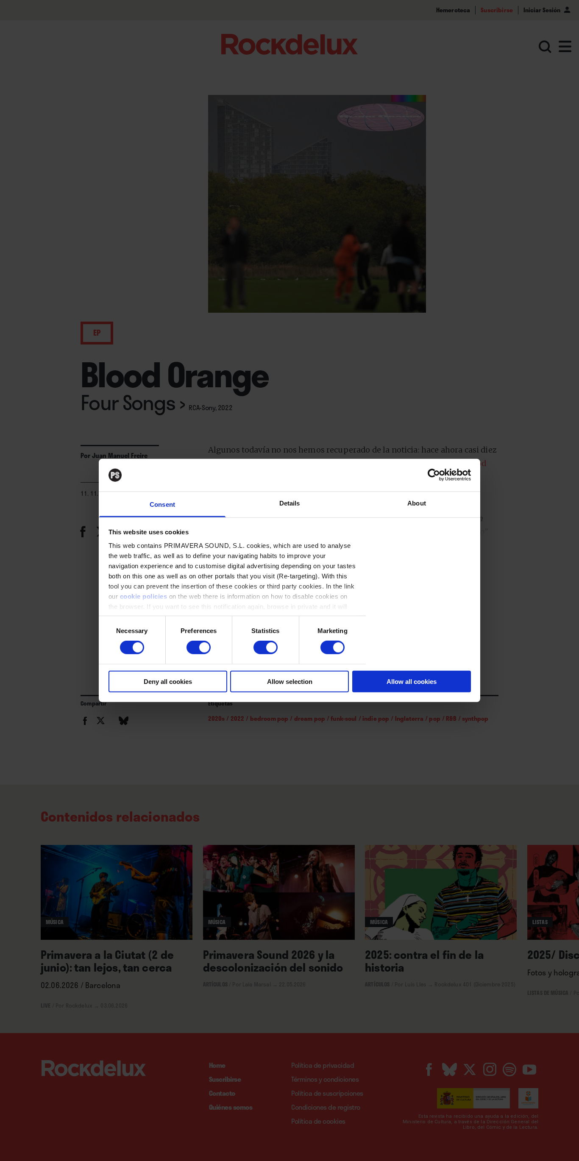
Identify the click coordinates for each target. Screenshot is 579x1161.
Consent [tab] (162, 504)
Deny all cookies (168, 681)
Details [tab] (289, 503)
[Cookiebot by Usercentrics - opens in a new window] (434, 475)
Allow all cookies (412, 681)
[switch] (199, 647)
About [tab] (416, 503)
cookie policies (143, 596)
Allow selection (289, 681)
